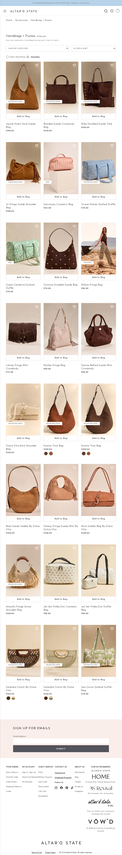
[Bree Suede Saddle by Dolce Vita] (23, 490)
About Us (80, 767)
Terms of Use (37, 852)
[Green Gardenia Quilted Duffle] (23, 249)
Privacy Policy (50, 852)
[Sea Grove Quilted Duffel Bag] (98, 651)
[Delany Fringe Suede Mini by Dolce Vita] (61, 490)
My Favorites (27, 782)
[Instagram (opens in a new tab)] (56, 788)
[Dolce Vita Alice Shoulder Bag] (23, 409)
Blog (76, 777)
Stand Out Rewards (30, 777)
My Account (28, 767)
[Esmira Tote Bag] (61, 409)
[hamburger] (4, 10)
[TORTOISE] (8, 698)
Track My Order (12, 777)
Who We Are (80, 772)
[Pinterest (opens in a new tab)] (67, 788)
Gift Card (42, 791)
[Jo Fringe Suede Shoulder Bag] (23, 168)
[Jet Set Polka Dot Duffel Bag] (98, 570)
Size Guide (42, 782)
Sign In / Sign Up (29, 772)
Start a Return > (12, 772)
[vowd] (100, 821)
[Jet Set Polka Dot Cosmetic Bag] (61, 570)
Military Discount (45, 777)
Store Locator (43, 787)
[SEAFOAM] (13, 698)
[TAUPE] (46, 453)
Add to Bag (23, 116)
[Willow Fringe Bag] (98, 249)
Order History (11, 782)
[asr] (100, 788)
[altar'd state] (23, 11)
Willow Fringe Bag (92, 284)
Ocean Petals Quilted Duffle (98, 204)
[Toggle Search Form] (105, 10)
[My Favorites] (37, 65)
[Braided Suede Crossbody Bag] (61, 88)
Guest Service (45, 767)
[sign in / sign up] (111, 10)
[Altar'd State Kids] (100, 802)
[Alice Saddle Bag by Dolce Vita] (98, 490)
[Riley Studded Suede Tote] (98, 88)
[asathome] (100, 774)
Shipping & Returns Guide (13, 789)
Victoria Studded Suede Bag (61, 284)
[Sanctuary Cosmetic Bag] (61, 168)
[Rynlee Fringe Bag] (61, 329)
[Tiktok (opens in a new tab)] (72, 788)
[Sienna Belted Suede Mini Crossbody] (98, 329)
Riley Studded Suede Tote (96, 123)
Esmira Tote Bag (53, 445)
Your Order (12, 767)
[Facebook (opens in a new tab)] (61, 788)
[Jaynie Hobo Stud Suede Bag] (23, 88)
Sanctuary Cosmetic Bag (58, 204)
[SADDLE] (51, 453)
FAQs (40, 772)
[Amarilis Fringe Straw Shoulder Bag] (23, 570)
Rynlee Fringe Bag (54, 365)
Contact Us (61, 767)
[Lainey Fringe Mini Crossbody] (23, 329)
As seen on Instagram (79, 789)
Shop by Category (18, 48)
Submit (61, 749)
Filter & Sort (80, 48)
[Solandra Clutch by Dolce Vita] (23, 651)
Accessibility (43, 796)
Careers (78, 782)
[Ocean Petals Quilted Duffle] (98, 168)
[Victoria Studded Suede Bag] (61, 249)
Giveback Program (63, 777)
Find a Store (35, 57)
